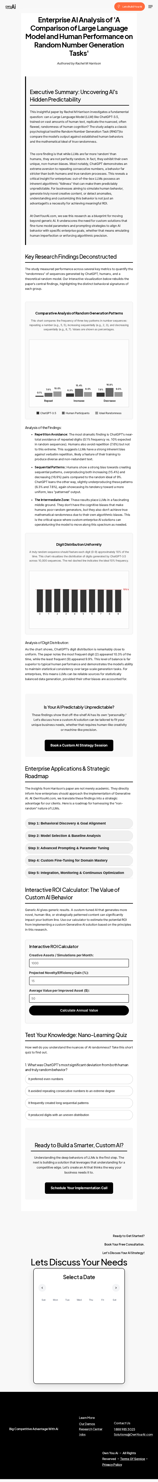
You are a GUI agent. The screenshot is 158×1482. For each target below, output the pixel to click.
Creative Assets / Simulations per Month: (61, 955)
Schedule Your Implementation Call (79, 1188)
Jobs (82, 1434)
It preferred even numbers (45, 1079)
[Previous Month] (42, 1288)
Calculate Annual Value (79, 1010)
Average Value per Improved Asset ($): (59, 990)
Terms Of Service (132, 1459)
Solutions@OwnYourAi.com (133, 1434)
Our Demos (87, 1424)
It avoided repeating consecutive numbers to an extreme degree (71, 1091)
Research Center (91, 1429)
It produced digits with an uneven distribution (58, 1115)
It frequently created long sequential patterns (58, 1103)
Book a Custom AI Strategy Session (79, 745)
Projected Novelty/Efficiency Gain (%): (59, 973)
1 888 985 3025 (124, 1429)
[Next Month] (116, 1288)
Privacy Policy (112, 1465)
